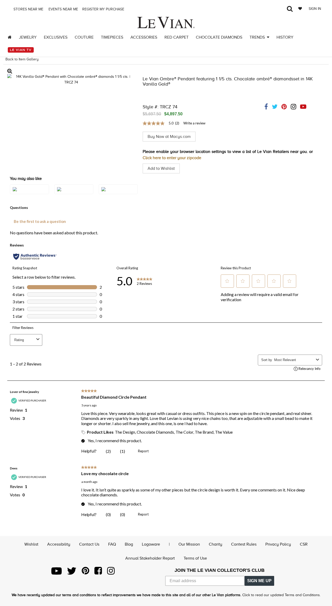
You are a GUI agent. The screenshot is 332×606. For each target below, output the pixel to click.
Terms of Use (195, 558)
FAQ (112, 544)
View (29, 194)
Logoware (151, 544)
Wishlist (31, 544)
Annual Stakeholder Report (150, 558)
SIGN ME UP (259, 581)
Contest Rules (244, 544)
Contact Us (89, 544)
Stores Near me (27, 9)
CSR (304, 544)
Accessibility (58, 544)
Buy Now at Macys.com (169, 136)
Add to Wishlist (161, 168)
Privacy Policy (278, 544)
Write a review (194, 123)
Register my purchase (103, 9)
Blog (129, 544)
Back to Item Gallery (22, 59)
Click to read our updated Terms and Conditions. (281, 595)
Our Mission (189, 544)
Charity (215, 544)
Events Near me (62, 9)
